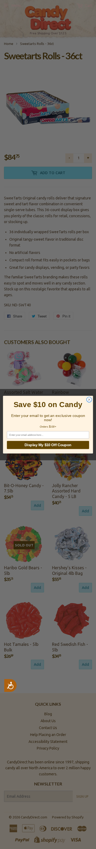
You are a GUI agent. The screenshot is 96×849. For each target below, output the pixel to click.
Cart (88, 5)
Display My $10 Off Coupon (48, 445)
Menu (16, 5)
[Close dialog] (89, 399)
